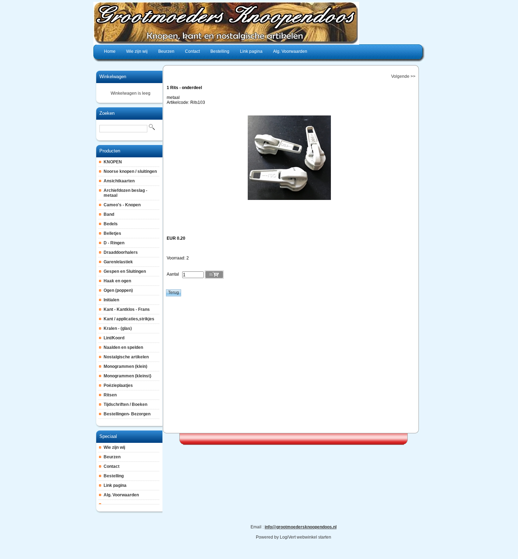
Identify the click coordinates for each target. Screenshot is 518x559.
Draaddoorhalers (121, 252)
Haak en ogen (117, 280)
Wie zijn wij (114, 447)
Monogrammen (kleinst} (128, 375)
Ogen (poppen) (118, 290)
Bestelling (114, 475)
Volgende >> (403, 76)
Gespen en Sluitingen (125, 271)
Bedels (111, 223)
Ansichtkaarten (119, 180)
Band (109, 214)
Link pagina (115, 485)
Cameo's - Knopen (122, 204)
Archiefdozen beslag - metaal (125, 193)
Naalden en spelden (123, 347)
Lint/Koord (114, 337)
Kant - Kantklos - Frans (127, 309)
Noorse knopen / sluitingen (130, 171)
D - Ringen (114, 242)
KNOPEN (113, 161)
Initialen (111, 299)
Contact (111, 466)
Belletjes (112, 233)
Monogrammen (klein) (125, 366)
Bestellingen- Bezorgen (127, 414)
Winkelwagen (112, 76)
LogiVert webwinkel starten (305, 537)
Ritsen (110, 394)
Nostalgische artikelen (126, 356)
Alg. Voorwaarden (121, 494)
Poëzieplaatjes (118, 385)
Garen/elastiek (118, 261)
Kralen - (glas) (118, 328)
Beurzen (112, 456)
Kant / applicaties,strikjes (129, 318)
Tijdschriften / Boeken (125, 404)
